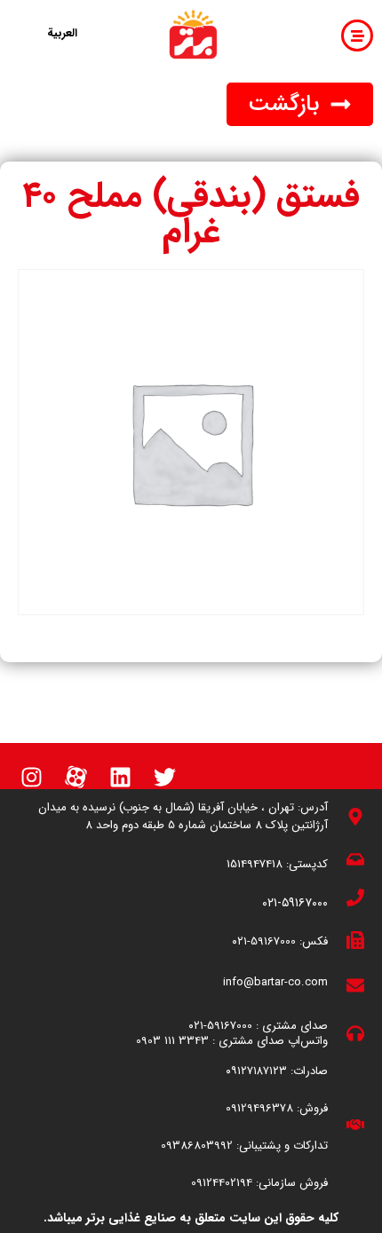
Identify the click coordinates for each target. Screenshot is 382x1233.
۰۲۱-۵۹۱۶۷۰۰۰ (295, 903)
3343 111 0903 (172, 1040)
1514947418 (255, 864)
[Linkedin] (120, 777)
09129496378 (259, 1108)
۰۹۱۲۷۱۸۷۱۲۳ (256, 1071)
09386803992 (197, 1145)
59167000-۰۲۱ (264, 941)
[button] (300, 104)
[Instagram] (31, 777)
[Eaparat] (75, 777)
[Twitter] (164, 777)
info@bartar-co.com (275, 982)
